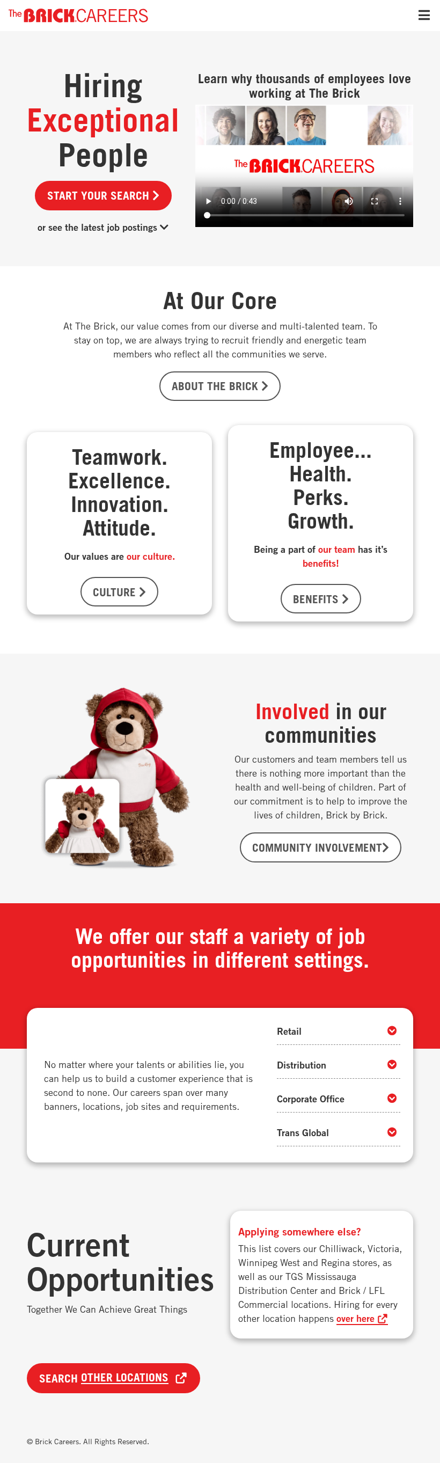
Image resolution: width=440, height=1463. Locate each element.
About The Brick (216, 386)
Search (103, 1377)
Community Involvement (317, 847)
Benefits (317, 599)
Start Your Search (99, 195)
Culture (116, 592)
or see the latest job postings (99, 227)
